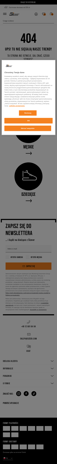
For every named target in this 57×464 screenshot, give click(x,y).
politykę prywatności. (17, 106)
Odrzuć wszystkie (28, 128)
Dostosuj (27, 113)
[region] (28, 97)
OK (28, 121)
